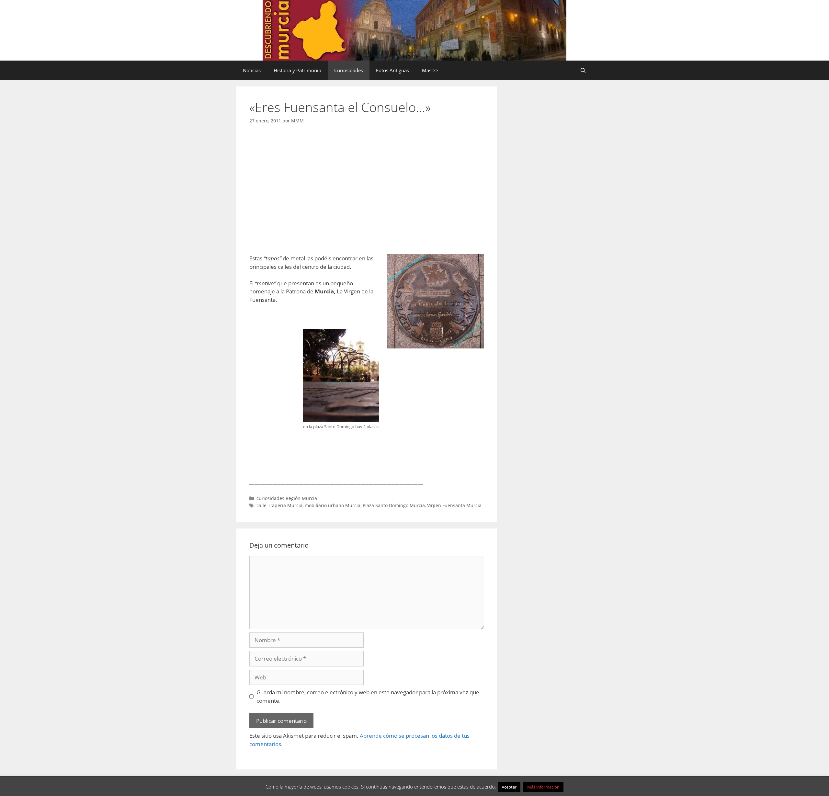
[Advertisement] (366, 180)
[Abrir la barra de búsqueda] (583, 70)
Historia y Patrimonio (297, 70)
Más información (543, 787)
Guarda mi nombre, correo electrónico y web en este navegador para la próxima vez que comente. (367, 696)
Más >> (430, 70)
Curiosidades (348, 70)
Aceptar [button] (509, 787)
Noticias (252, 70)
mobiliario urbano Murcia (332, 505)
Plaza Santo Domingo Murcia (394, 505)
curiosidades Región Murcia (286, 498)
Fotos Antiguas (392, 70)
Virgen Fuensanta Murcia (454, 505)
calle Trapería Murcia (279, 505)
